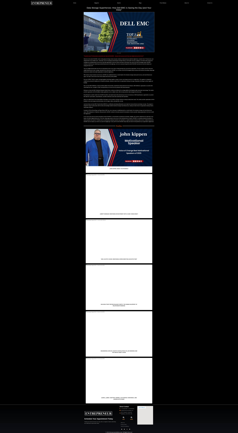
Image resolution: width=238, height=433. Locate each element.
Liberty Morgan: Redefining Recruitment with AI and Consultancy (119, 214)
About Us (187, 3)
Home (74, 3)
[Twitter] (124, 429)
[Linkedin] (130, 429)
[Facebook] (122, 429)
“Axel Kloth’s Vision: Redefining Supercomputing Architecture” (119, 259)
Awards (119, 3)
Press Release (163, 3)
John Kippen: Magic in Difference (119, 168)
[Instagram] (127, 429)
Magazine (96, 3)
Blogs (140, 3)
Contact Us (209, 3)
